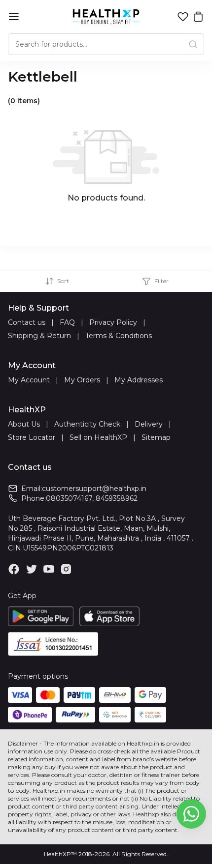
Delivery (149, 424)
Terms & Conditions (118, 335)
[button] (183, 17)
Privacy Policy (113, 322)
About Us (24, 424)
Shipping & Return (39, 335)
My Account (29, 379)
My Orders (82, 379)
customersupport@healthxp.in (94, 488)
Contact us (26, 322)
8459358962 (117, 498)
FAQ (67, 322)
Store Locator (31, 437)
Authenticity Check (87, 424)
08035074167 (69, 498)
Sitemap (156, 437)
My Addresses (138, 379)
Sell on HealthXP (98, 437)
